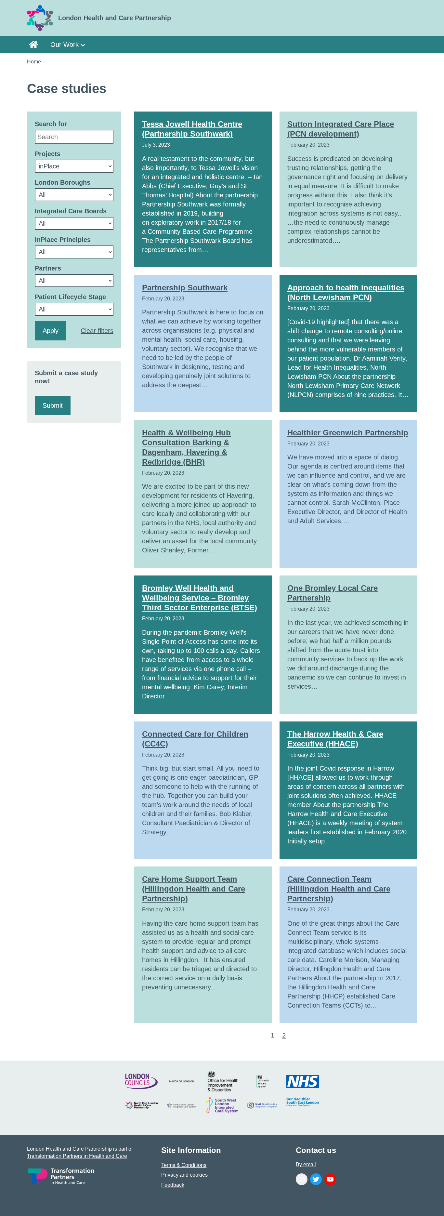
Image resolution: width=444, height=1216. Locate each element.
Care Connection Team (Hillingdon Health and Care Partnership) (338, 889)
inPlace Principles (63, 239)
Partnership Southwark (185, 287)
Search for (51, 123)
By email (306, 1164)
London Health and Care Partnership (35, 44)
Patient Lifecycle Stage (70, 296)
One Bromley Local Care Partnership (332, 593)
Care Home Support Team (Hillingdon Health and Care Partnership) (193, 889)
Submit (53, 405)
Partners (48, 268)
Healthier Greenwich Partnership (347, 432)
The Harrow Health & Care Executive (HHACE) (335, 739)
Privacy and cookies (184, 1175)
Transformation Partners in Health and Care (77, 1156)
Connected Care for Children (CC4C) (195, 739)
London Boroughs (62, 182)
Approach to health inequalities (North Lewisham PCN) (345, 292)
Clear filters (97, 330)
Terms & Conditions (183, 1165)
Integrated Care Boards (71, 211)
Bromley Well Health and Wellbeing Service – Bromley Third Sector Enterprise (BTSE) (199, 598)
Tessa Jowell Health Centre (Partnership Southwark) (192, 129)
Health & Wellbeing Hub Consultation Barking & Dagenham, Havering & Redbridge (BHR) (186, 447)
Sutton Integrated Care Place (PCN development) (340, 129)
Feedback (172, 1185)
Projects (47, 153)
